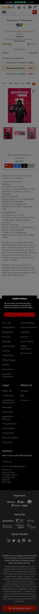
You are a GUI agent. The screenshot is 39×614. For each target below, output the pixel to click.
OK (19, 315)
